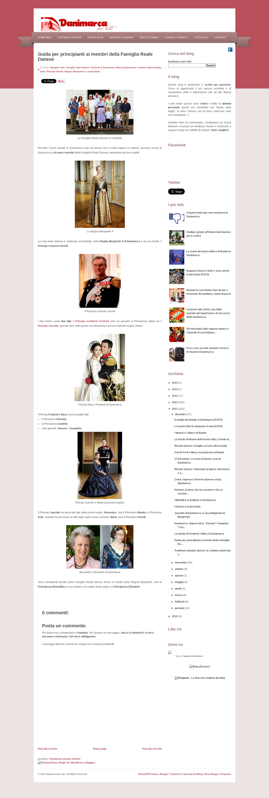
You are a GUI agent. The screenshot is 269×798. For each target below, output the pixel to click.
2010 (175, 616)
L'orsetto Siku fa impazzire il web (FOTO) (198, 426)
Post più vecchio (152, 748)
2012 (175, 402)
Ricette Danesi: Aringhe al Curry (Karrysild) (200, 445)
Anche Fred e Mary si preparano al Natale (199, 452)
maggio (179, 582)
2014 (175, 389)
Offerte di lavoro (121, 37)
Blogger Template (169, 774)
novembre (181, 562)
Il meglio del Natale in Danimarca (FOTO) (198, 419)
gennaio (180, 608)
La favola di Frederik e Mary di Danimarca (199, 533)
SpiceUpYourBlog (193, 774)
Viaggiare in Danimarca (192, 656)
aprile (178, 588)
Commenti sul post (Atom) (64, 758)
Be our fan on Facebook (231, 49)
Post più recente (47, 748)
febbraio (180, 601)
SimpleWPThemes (148, 774)
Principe (48, 325)
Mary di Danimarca (126, 67)
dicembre (181, 414)
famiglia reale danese (77, 67)
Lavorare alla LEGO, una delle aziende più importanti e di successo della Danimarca (208, 313)
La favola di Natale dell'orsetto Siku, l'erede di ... (202, 439)
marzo (179, 595)
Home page (44, 37)
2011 (175, 408)
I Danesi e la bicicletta (187, 506)
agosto (179, 575)
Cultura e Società (69, 37)
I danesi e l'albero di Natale (190, 432)
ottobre (179, 569)
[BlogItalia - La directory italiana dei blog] (200, 677)
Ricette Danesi (149, 37)
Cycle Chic (201, 37)
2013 (175, 395)
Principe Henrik (54, 71)
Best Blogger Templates (218, 774)
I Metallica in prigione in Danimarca (195, 500)
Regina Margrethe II (75, 71)
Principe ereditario (92, 321)
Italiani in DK (95, 37)
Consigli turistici (176, 37)
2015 (175, 382)
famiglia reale (57, 67)
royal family (93, 71)
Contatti (220, 37)
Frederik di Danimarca (103, 67)
